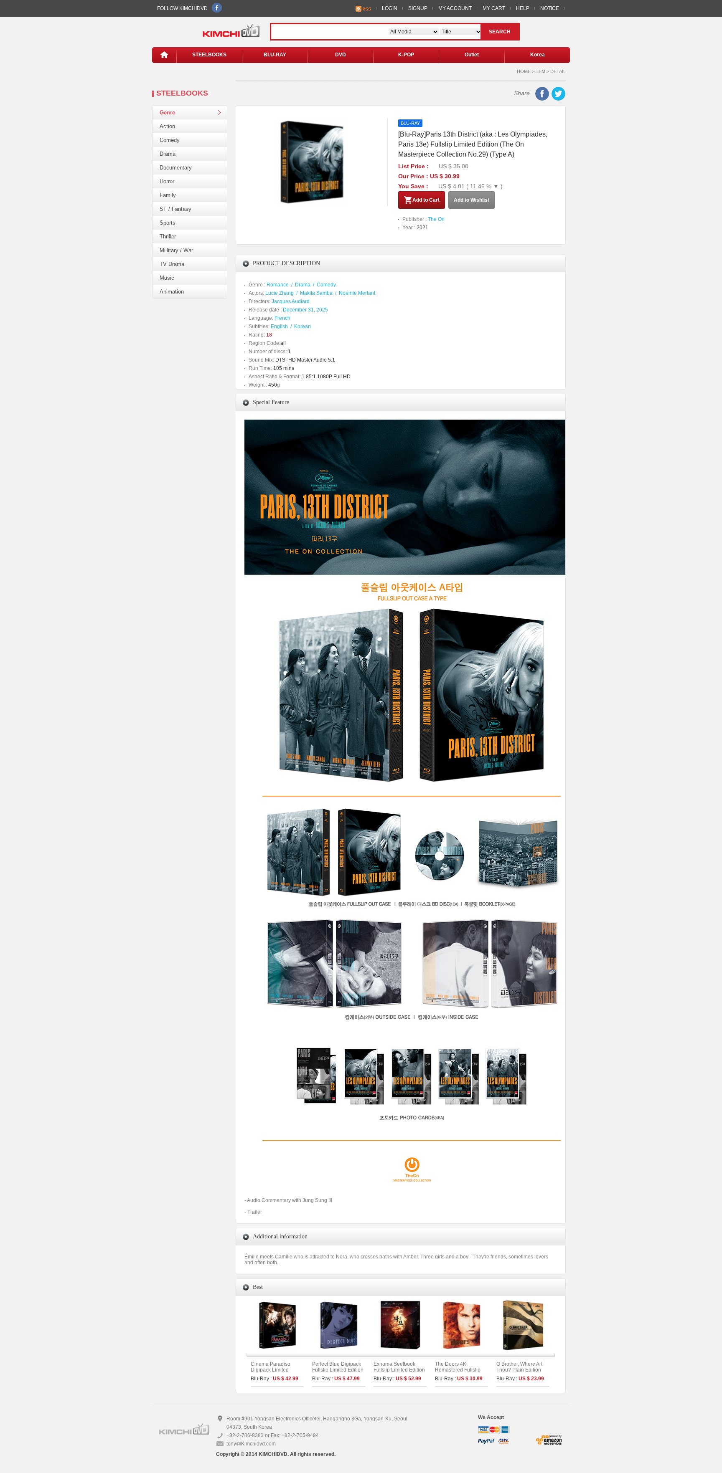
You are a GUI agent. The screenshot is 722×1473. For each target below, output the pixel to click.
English (279, 326)
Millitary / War (176, 250)
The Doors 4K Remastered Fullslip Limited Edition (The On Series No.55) (457, 1372)
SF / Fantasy (175, 209)
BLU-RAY (275, 55)
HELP (522, 8)
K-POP (406, 55)
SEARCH (500, 32)
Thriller (168, 236)
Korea (537, 55)
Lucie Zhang (279, 293)
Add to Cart (426, 200)
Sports (167, 223)
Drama (167, 154)
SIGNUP (417, 8)
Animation (172, 292)
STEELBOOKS (209, 55)
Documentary (176, 168)
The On (436, 219)
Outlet (472, 55)
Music (167, 278)
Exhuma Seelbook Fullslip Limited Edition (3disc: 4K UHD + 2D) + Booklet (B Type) (400, 1372)
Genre (167, 112)
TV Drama (172, 264)
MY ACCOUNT (455, 8)
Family (168, 195)
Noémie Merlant (357, 293)
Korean (302, 326)
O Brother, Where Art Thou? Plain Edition (519, 1367)
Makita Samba (316, 293)
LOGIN (389, 8)
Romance (278, 285)
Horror (167, 181)
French (282, 318)
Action (167, 126)
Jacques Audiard (291, 301)
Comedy (170, 140)
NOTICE (549, 8)
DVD (340, 55)
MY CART (494, 8)
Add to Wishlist (471, 200)
